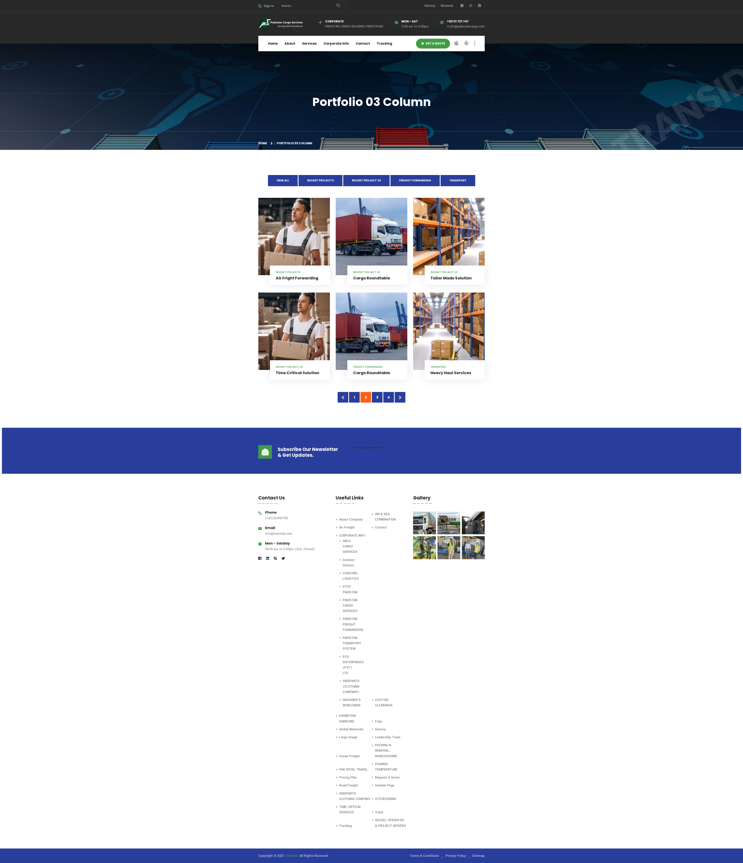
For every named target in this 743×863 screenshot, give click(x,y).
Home (273, 43)
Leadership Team (387, 737)
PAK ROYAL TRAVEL (353, 769)
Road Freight (348, 785)
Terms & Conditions (424, 856)
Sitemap (478, 856)
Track (379, 812)
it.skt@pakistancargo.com (466, 26)
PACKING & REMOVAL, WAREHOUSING (386, 750)
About (289, 43)
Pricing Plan (348, 777)
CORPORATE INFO (352, 535)
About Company (351, 519)
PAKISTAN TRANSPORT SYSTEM (352, 643)
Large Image (348, 737)
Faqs (378, 721)
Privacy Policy (455, 856)
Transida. (292, 856)
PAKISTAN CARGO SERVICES (350, 605)
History (430, 5)
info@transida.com (278, 533)
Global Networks (351, 729)
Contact (363, 43)
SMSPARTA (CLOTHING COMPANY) (351, 686)
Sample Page (385, 785)
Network (447, 5)
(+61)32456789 (276, 518)
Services (309, 43)
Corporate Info (336, 43)
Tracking (384, 43)
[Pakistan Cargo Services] (280, 24)
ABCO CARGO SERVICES (350, 546)
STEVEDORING (385, 799)
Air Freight (347, 527)
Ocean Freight (349, 756)
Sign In (269, 6)
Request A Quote (387, 777)
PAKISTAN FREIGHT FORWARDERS (353, 624)
